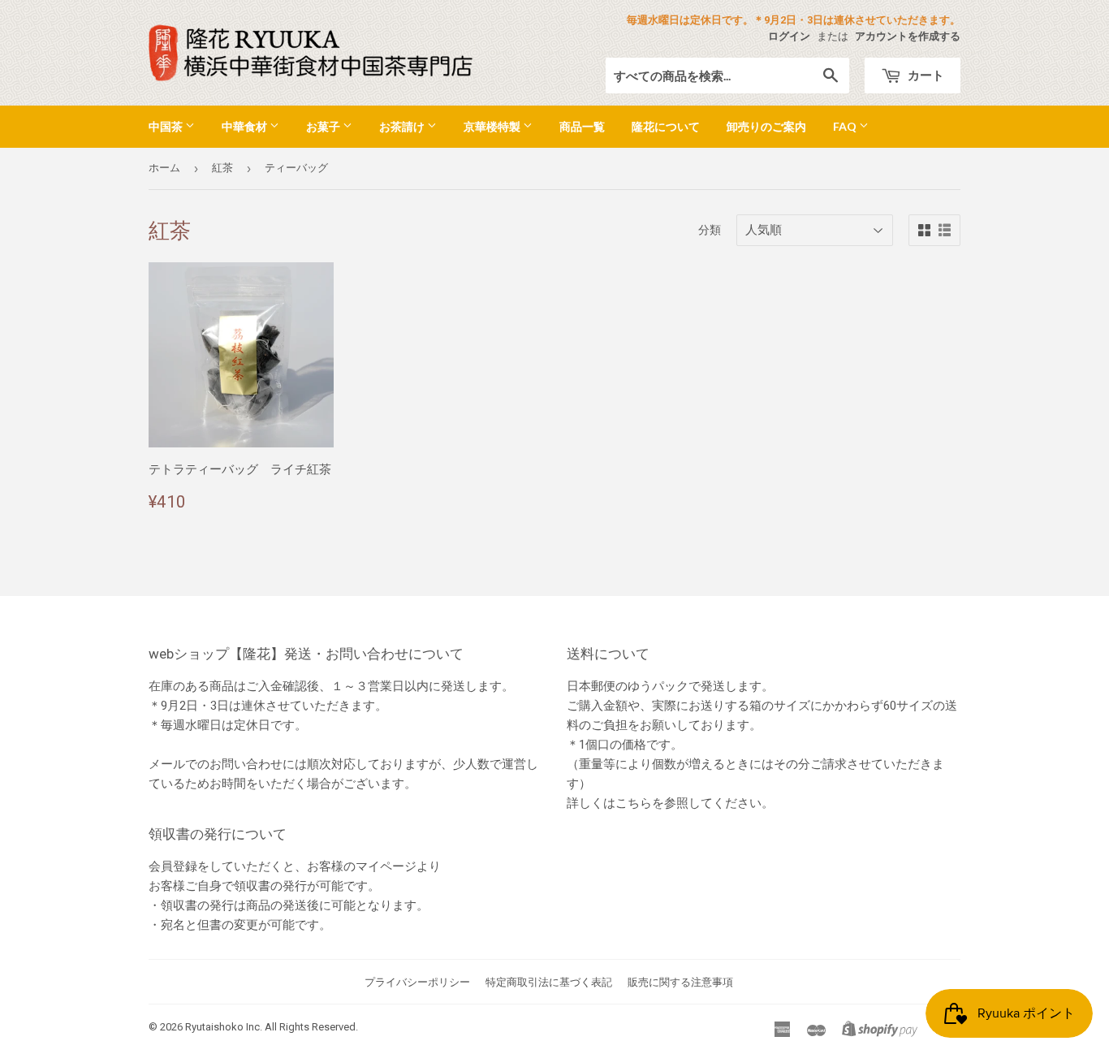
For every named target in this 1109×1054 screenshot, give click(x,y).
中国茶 (167, 126)
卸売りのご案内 (766, 126)
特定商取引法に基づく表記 (548, 982)
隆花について (666, 126)
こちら (633, 803)
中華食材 (246, 126)
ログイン (789, 36)
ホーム (164, 168)
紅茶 (222, 168)
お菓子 (324, 126)
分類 (709, 229)
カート (924, 74)
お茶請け (403, 126)
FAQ (846, 126)
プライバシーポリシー (417, 982)
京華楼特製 (493, 126)
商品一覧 (582, 126)
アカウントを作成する (907, 36)
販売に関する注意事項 (680, 982)
